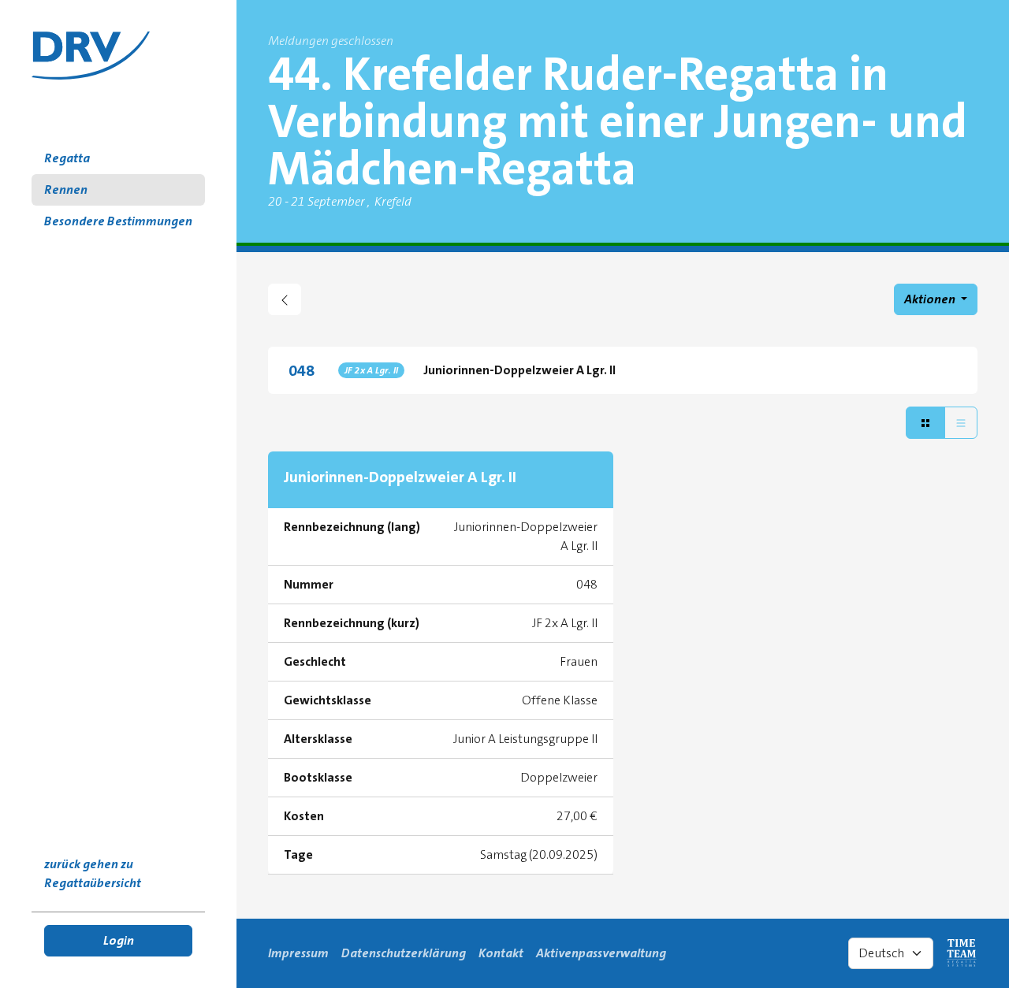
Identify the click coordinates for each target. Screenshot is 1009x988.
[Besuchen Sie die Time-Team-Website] (961, 953)
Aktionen (931, 299)
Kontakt (500, 953)
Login (118, 940)
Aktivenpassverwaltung (601, 953)
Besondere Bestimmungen (118, 221)
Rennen (65, 189)
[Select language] (890, 953)
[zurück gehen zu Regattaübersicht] (284, 299)
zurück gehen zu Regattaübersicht (92, 873)
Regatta (67, 158)
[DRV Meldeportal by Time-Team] (91, 56)
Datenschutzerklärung (403, 953)
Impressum (298, 953)
